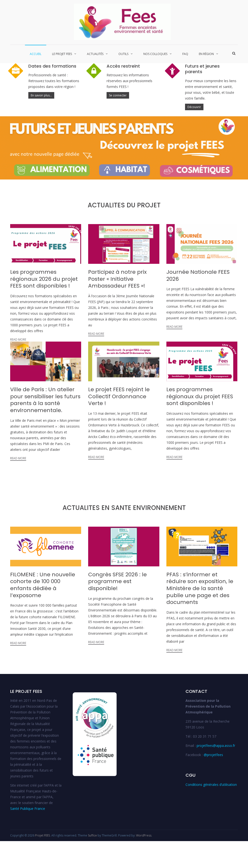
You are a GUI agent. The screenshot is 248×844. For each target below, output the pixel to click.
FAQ (185, 54)
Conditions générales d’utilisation (211, 784)
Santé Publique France (27, 808)
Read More (18, 339)
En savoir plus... (41, 95)
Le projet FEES (62, 54)
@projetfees (213, 754)
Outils (123, 54)
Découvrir (194, 107)
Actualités (95, 54)
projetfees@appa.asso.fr (216, 745)
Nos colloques (155, 54)
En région (206, 54)
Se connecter (118, 95)
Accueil (35, 54)
